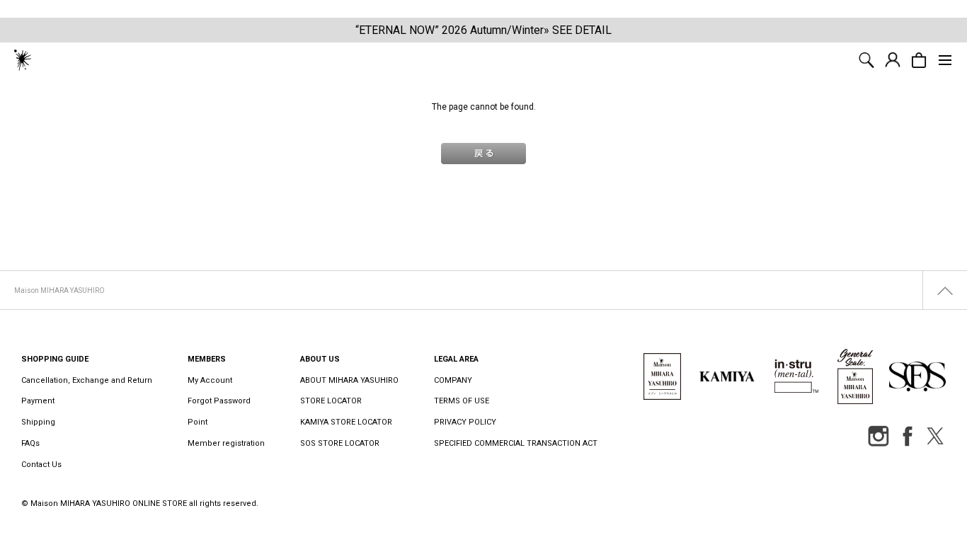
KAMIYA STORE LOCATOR (346, 422)
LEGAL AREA (456, 359)
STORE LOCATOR (331, 400)
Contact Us (41, 464)
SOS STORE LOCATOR (339, 443)
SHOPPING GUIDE (54, 359)
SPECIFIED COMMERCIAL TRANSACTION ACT (515, 443)
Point (197, 422)
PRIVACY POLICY (465, 422)
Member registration (226, 443)
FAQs (30, 443)
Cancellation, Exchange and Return (86, 380)
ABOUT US (320, 359)
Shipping (38, 422)
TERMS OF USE (461, 400)
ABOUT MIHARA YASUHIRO (349, 380)
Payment (38, 400)
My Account (210, 380)
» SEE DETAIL (578, 30)
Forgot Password (219, 400)
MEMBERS (207, 359)
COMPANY (453, 380)
